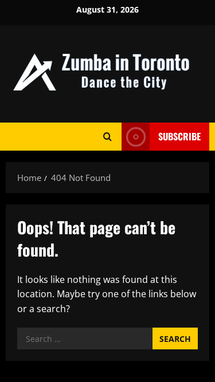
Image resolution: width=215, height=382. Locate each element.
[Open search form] (107, 136)
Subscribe (179, 136)
